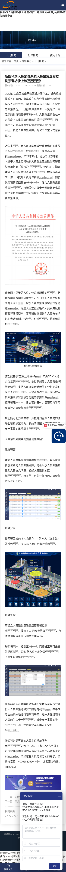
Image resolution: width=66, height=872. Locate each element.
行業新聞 (33, 55)
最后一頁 (20, 801)
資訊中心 (26, 61)
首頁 (16, 61)
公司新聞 (11, 55)
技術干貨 (55, 55)
